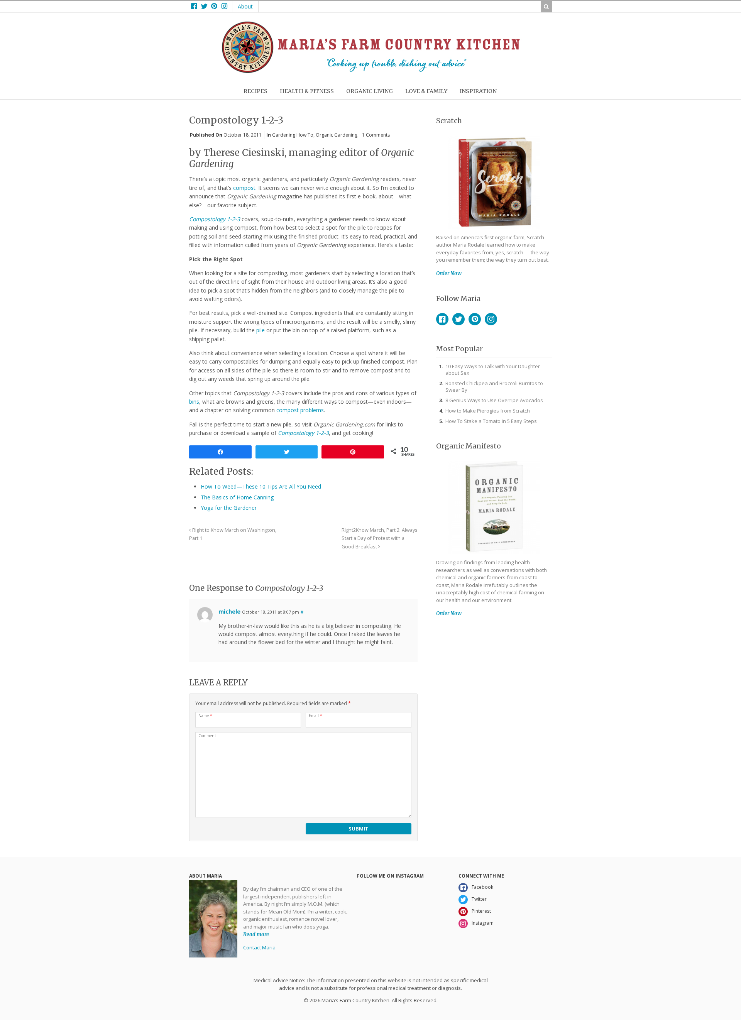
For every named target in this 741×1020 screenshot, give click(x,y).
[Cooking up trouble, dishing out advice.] (371, 71)
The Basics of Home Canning (237, 497)
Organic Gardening (336, 135)
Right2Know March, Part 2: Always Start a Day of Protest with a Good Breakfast (380, 538)
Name (205, 715)
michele (229, 611)
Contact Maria (259, 947)
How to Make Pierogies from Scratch (487, 410)
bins (194, 401)
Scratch (449, 120)
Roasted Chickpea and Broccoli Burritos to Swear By (494, 386)
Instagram (491, 319)
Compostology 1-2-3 (214, 219)
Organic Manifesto (468, 445)
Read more (256, 934)
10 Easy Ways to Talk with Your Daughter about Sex (492, 369)
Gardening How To (292, 135)
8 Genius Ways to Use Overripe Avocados (494, 400)
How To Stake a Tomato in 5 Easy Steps (491, 421)
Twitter (458, 319)
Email (315, 715)
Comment (207, 735)
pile (260, 330)
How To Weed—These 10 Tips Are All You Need (261, 486)
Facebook (442, 319)
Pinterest (475, 319)
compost (244, 187)
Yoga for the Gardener (229, 507)
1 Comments (376, 135)
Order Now (449, 273)
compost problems (300, 410)
